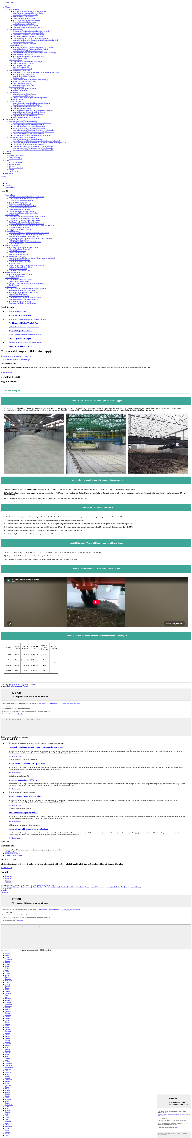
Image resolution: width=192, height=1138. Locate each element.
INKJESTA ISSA (6, 868)
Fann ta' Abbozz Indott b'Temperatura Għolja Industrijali (30, 80)
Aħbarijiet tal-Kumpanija (16, 155)
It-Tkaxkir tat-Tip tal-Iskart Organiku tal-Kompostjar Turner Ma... (36, 747)
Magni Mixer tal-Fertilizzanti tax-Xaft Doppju (27, 62)
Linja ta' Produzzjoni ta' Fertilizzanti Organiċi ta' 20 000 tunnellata (33, 130)
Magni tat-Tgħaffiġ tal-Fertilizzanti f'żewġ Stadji (28, 51)
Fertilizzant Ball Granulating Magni (48, 887)
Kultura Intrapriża (14, 164)
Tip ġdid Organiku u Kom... (20, 331)
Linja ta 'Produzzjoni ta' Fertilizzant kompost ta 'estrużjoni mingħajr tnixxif (36, 141)
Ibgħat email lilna (6, 372)
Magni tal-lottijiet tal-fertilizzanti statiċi (25, 116)
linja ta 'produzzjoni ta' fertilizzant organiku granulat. (29, 128)
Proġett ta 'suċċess (14, 157)
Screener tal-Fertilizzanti (16, 87)
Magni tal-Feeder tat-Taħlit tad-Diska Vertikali (27, 107)
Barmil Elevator (18, 99)
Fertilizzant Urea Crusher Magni (23, 54)
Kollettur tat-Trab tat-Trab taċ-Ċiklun (24, 81)
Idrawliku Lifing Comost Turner (23, 17)
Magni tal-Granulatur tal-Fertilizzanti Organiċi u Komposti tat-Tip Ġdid (35, 40)
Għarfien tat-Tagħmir (15, 159)
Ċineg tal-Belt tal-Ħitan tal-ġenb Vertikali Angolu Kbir (30, 98)
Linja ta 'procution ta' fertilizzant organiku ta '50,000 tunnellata (32, 135)
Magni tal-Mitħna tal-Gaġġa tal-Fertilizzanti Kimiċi (29, 56)
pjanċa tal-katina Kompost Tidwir (23, 780)
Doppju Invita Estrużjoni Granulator (24, 44)
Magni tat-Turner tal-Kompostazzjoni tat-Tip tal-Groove (30, 11)
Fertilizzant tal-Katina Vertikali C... (23, 323)
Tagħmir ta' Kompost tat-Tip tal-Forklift (25, 26)
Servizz (11, 166)
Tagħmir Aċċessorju (15, 101)
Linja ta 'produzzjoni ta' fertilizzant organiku (23, 121)
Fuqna (7, 161)
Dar (6, 6)
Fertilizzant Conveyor (15, 92)
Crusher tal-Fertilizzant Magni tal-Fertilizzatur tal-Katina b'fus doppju (34, 53)
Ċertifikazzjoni (13, 171)
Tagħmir (7, 8)
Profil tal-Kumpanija (15, 162)
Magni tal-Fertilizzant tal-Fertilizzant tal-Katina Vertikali (30, 49)
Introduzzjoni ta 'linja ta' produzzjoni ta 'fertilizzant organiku (32, 123)
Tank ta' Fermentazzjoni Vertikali (23, 24)
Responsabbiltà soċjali (16, 168)
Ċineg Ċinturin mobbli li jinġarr (23, 96)
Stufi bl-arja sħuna (18, 78)
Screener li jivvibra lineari (21, 90)
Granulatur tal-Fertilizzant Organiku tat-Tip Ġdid (28, 33)
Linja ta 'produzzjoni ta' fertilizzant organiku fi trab (29, 126)
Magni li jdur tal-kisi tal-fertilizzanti (24, 76)
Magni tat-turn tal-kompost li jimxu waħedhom (27, 27)
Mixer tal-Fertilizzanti (15, 60)
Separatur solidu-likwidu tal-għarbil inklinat (26, 117)
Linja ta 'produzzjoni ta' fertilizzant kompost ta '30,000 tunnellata (33, 148)
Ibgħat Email (5, 890)
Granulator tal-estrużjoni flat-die (23, 42)
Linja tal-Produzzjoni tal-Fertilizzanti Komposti (27, 139)
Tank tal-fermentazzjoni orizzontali (24, 18)
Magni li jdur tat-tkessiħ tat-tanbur (23, 74)
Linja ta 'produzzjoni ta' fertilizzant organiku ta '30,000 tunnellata (33, 132)
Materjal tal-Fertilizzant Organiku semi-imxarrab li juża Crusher (33, 47)
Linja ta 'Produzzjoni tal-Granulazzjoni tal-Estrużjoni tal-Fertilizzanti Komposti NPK (39, 143)
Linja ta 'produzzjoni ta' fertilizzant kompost (22, 137)
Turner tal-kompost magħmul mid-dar (108, 887)
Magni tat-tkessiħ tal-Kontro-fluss (23, 85)
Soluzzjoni (8, 152)
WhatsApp (4, 892)
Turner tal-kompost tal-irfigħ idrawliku (25, 796)
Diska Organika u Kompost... (21, 338)
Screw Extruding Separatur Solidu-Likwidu (26, 105)
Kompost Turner (14, 9)
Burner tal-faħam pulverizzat (22, 83)
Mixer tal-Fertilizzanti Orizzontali (23, 63)
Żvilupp (11, 170)
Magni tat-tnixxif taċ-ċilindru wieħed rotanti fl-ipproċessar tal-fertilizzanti (36, 72)
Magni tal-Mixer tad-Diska (21, 65)
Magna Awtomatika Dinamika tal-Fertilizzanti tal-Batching (31, 103)
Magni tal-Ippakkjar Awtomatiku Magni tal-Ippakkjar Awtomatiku (33, 110)
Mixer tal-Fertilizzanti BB (21, 67)
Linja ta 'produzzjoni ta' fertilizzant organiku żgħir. (28, 125)
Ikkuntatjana (9, 173)
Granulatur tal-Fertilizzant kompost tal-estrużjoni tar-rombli (31, 31)
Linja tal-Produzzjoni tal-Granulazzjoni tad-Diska (28, 134)
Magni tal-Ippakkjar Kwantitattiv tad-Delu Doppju (29, 112)
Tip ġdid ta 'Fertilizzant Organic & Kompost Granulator (30, 38)
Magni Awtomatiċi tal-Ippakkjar (19, 296)
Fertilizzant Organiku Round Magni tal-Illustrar (28, 114)
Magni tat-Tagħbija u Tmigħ (22, 108)
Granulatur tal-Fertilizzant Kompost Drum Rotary (28, 35)
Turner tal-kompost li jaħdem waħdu (12, 887)
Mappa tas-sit (50, 885)
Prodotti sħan (40, 885)
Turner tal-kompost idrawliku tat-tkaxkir (25, 15)
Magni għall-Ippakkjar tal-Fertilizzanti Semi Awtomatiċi (78, 887)
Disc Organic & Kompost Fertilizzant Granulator (28, 36)
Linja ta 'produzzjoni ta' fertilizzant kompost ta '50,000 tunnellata (33, 150)
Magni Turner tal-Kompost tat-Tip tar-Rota (26, 20)
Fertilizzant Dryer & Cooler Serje (19, 71)
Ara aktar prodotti (15, 756)
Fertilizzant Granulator (16, 29)
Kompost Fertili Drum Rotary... (22, 346)
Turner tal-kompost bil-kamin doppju (24, 22)
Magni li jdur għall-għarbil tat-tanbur (24, 89)
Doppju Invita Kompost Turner (130, 887)
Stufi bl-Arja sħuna (30, 887)
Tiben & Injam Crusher (20, 58)
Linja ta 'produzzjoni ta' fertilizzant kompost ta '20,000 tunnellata (33, 146)
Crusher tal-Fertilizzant (16, 45)
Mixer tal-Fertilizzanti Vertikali (22, 69)
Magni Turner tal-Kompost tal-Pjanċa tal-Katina (28, 13)
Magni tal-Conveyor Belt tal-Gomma (24, 94)
